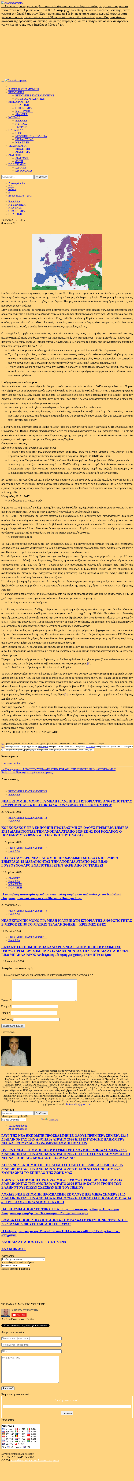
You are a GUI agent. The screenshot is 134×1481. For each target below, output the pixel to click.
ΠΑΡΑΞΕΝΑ (16, 129)
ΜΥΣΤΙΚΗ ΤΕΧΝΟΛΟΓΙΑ (31, 136)
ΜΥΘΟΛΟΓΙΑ (23, 170)
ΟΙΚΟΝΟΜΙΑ (23, 108)
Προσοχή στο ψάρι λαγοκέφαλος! (27, 772)
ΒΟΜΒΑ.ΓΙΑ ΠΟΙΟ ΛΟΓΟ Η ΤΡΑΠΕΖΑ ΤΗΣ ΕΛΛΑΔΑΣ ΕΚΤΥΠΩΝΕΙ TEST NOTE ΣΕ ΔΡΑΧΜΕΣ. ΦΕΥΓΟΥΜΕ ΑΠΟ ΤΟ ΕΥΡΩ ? (64, 1222)
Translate (53, 1119)
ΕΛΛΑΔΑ (21, 120)
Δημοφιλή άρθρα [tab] (17, 1128)
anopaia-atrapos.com (24, 1460)
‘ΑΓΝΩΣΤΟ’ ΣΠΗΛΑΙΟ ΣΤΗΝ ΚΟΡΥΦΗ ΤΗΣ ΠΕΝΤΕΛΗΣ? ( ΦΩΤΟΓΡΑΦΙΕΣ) (58, 769)
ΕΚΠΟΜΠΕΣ (16, 92)
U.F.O (18, 133)
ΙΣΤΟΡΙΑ (20, 167)
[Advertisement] (67, 52)
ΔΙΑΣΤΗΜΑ (22, 151)
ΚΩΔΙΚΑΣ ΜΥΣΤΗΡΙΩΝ (30, 98)
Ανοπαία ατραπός (48, 1460)
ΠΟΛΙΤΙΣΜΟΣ (17, 164)
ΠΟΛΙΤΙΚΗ (22, 104)
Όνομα (6, 1006)
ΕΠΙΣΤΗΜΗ (22, 148)
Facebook (6, 763)
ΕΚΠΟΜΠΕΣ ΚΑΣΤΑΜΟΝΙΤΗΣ (34, 95)
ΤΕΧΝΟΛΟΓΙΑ (17, 145)
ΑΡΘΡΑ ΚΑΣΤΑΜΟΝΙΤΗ (23, 89)
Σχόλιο (6, 1000)
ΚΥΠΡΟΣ (21, 123)
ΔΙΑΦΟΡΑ (21, 114)
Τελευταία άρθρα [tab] (17, 1125)
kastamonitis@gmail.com (78, 1104)
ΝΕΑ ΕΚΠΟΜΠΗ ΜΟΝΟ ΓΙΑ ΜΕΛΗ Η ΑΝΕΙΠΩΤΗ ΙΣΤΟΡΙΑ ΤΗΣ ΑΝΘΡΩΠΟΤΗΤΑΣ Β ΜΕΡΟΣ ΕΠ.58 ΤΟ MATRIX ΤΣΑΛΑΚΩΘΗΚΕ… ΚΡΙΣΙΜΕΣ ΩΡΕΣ (66, 922)
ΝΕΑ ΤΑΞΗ (22, 142)
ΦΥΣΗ (19, 161)
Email (5, 1012)
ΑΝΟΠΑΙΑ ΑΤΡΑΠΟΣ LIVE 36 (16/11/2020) (33, 1242)
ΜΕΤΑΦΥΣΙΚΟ (24, 139)
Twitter (16, 763)
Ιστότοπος (7, 1019)
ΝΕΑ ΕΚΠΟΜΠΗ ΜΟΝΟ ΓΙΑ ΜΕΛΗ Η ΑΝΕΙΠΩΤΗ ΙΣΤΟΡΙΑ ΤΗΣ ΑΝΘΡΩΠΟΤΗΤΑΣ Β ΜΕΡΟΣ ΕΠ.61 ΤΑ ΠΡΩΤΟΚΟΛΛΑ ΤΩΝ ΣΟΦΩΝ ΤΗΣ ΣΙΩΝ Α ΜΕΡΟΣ (66, 803)
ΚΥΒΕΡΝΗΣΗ (24, 111)
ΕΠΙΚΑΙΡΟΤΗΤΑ (18, 101)
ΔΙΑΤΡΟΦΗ (15, 155)
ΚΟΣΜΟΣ (14, 117)
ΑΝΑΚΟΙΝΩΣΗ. (13, 1249)
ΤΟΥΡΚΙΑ (21, 126)
